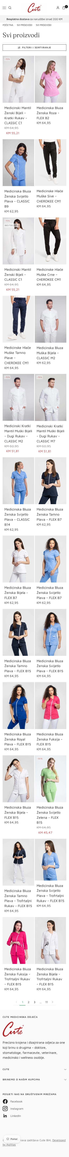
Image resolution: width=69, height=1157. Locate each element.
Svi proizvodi (24, 25)
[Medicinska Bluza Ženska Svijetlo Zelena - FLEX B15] (50, 778)
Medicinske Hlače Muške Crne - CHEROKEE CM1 (50, 274)
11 (46, 1002)
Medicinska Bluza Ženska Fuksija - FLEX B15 (50, 739)
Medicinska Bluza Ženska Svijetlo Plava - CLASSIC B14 (17, 516)
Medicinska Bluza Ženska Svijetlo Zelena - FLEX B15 (50, 814)
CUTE (6, 1069)
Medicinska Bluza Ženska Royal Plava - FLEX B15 (17, 739)
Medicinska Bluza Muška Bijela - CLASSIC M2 (50, 353)
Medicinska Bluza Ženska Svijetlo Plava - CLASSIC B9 (17, 198)
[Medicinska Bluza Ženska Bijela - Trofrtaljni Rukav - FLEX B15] (50, 940)
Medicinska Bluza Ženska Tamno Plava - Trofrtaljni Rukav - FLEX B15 (18, 898)
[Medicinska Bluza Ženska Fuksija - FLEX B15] (50, 705)
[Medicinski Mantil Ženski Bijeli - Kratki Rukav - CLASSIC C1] (18, 79)
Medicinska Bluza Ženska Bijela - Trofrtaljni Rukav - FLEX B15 (50, 976)
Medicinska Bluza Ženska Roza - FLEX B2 (50, 113)
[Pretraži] (10, 8)
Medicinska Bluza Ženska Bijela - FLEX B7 (17, 592)
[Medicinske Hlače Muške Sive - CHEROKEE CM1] (50, 162)
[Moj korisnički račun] (58, 8)
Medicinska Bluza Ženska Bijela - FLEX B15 (17, 812)
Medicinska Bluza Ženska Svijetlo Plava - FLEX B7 (50, 592)
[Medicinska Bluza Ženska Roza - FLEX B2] (50, 79)
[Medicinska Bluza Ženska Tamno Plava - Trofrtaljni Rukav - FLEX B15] (18, 862)
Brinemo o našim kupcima (21, 1079)
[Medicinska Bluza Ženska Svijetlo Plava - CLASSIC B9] (18, 162)
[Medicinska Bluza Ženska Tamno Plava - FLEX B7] (50, 480)
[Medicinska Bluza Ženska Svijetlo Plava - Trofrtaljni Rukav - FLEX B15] (50, 860)
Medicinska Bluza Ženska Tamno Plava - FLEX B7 (50, 514)
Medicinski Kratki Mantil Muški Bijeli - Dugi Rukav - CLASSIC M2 (18, 433)
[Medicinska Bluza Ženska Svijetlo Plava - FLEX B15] (50, 632)
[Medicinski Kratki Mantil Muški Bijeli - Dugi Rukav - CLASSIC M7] (50, 397)
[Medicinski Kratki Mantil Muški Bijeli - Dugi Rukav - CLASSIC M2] (18, 397)
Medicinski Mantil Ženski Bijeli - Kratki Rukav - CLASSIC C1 (17, 115)
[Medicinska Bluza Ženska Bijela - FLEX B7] (18, 559)
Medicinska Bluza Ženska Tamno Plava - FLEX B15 (17, 666)
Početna (8, 25)
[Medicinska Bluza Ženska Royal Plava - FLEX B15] (18, 705)
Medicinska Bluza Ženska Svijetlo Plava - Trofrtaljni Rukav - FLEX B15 (50, 893)
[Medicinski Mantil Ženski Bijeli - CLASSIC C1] (18, 240)
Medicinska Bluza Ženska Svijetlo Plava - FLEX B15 (50, 666)
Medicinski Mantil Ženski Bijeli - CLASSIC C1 (17, 274)
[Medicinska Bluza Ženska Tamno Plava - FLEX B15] (18, 632)
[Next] (31, 79)
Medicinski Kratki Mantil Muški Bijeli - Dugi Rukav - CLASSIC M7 (50, 433)
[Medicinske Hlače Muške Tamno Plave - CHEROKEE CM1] (18, 319)
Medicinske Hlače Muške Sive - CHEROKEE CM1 (50, 196)
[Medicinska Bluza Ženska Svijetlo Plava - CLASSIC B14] (18, 480)
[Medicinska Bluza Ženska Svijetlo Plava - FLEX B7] (50, 559)
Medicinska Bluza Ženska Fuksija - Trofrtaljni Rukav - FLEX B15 (17, 976)
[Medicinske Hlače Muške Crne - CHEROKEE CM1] (50, 240)
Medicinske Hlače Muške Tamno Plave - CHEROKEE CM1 (17, 355)
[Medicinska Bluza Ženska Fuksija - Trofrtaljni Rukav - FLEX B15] (18, 940)
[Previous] (5, 79)
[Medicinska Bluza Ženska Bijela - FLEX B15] (18, 778)
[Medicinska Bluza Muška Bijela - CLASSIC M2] (50, 319)
